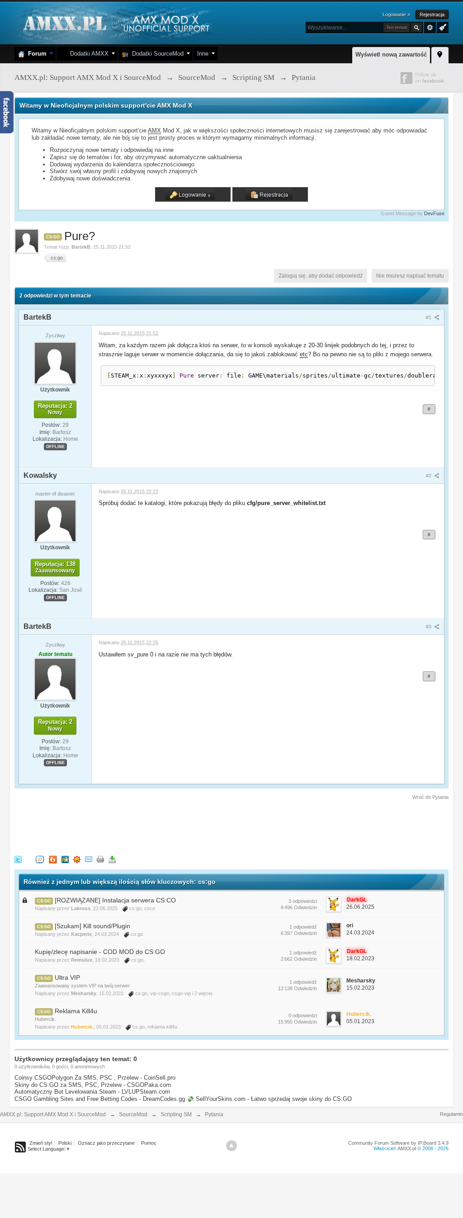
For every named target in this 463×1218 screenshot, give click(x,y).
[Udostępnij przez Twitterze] (18, 858)
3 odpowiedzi (302, 901)
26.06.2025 (360, 907)
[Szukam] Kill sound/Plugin (92, 926)
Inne (202, 53)
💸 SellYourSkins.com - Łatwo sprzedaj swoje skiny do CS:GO (269, 1098)
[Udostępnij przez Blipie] (53, 858)
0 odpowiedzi (302, 1015)
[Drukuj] (100, 858)
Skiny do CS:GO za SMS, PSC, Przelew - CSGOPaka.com (92, 1084)
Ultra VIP (67, 977)
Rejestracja (432, 14)
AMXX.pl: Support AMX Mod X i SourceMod (53, 1114)
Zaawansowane (430, 27)
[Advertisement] (179, 826)
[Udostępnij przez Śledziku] (65, 858)
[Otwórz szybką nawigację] (440, 54)
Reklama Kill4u (76, 1011)
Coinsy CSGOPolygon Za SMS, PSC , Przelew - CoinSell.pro (94, 1077)
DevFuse (434, 213)
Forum (35, 53)
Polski (64, 1143)
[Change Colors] (441, 27)
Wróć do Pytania (430, 797)
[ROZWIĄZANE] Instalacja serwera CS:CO (115, 900)
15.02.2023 (360, 988)
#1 (429, 317)
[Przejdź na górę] (231, 1145)
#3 (429, 626)
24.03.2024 (360, 933)
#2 (429, 475)
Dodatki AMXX (87, 53)
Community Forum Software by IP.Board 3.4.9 (398, 1143)
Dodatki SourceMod (156, 53)
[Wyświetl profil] (55, 362)
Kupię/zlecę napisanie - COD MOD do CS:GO (100, 951)
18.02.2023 (360, 958)
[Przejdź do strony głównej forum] (115, 22)
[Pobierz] (112, 858)
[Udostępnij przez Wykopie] (39, 858)
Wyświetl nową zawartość (391, 54)
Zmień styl (40, 1143)
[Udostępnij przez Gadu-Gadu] (76, 858)
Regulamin (451, 1114)
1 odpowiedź (303, 927)
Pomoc (148, 1143)
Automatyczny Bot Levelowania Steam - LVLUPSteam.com (92, 1091)
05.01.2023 (360, 1021)
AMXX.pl (406, 1148)
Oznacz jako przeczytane (106, 1143)
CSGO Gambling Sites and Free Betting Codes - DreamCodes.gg (99, 1098)
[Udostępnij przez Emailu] (88, 858)
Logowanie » (396, 14)
